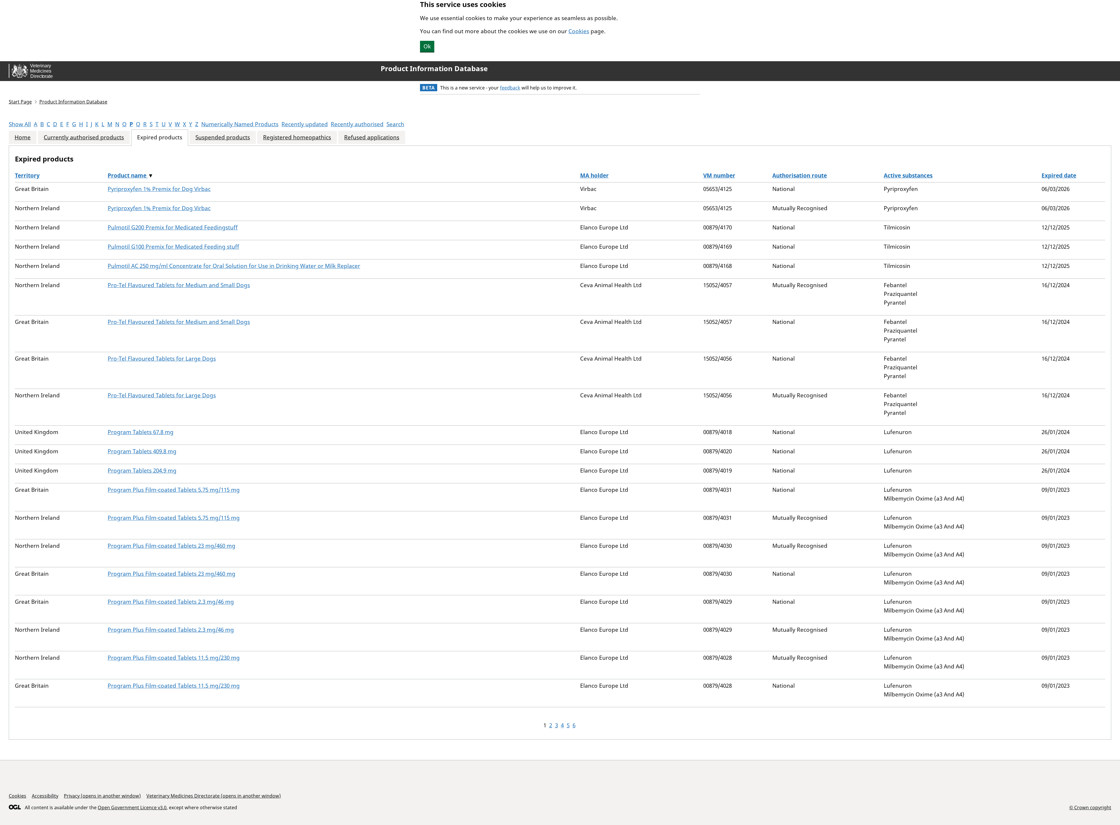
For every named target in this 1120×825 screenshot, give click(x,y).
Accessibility (45, 796)
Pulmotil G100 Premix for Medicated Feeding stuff (173, 246)
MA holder (594, 175)
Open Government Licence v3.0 (132, 807)
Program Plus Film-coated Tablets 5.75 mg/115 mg (174, 490)
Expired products (159, 137)
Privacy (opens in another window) (102, 796)
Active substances (908, 175)
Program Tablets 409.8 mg (142, 451)
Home (23, 137)
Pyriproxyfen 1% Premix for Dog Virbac (159, 189)
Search (395, 124)
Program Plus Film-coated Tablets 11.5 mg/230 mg (174, 657)
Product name (128, 175)
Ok (427, 46)
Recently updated (304, 124)
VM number (719, 175)
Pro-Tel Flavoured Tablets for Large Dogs (162, 358)
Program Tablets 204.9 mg (142, 470)
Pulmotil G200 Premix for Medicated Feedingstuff (173, 227)
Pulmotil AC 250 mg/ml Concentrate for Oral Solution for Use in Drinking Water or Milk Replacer (234, 266)
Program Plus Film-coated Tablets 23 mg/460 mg (171, 546)
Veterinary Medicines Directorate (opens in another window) (213, 796)
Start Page (20, 102)
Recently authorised (357, 124)
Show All (20, 124)
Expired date (1059, 175)
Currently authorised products (84, 137)
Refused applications (371, 137)
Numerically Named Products (240, 124)
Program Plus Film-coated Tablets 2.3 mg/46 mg (171, 601)
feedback (510, 88)
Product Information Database (434, 68)
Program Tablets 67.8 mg (141, 432)
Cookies (578, 31)
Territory (27, 175)
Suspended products (222, 137)
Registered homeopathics (297, 137)
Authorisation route (799, 175)
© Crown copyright (1090, 807)
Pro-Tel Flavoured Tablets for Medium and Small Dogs (179, 285)
